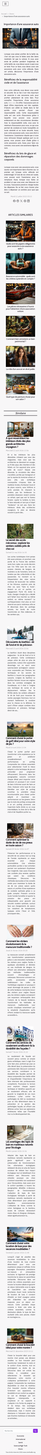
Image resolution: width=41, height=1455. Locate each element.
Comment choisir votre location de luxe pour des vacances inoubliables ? (19, 1246)
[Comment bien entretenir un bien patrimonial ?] (20, 326)
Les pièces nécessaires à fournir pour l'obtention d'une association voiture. (20, 308)
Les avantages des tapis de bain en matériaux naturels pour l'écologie (20, 1144)
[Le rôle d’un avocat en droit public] (20, 356)
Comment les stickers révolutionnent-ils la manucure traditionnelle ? (19, 944)
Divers (11, 14)
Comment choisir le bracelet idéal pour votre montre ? (20, 1346)
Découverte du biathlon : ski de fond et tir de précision (20, 643)
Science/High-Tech (20, 1446)
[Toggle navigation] (5, 4)
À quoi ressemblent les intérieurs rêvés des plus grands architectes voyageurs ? (18, 442)
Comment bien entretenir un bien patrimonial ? (20, 340)
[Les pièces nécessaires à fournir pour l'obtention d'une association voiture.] (20, 293)
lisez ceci (12, 103)
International (20, 1439)
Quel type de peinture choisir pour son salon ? (20, 398)
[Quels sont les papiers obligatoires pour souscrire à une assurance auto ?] (20, 231)
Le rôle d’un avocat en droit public (20, 369)
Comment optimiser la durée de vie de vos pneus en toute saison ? (19, 842)
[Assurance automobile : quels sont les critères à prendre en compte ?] (20, 263)
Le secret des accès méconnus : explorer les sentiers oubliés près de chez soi (18, 544)
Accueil (4, 14)
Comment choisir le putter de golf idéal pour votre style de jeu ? (20, 741)
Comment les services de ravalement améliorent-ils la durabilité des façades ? (20, 1045)
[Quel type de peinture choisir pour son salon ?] (20, 384)
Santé (20, 1442)
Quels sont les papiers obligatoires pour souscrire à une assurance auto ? (20, 246)
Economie (20, 1436)
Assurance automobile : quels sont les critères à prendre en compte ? (20, 277)
